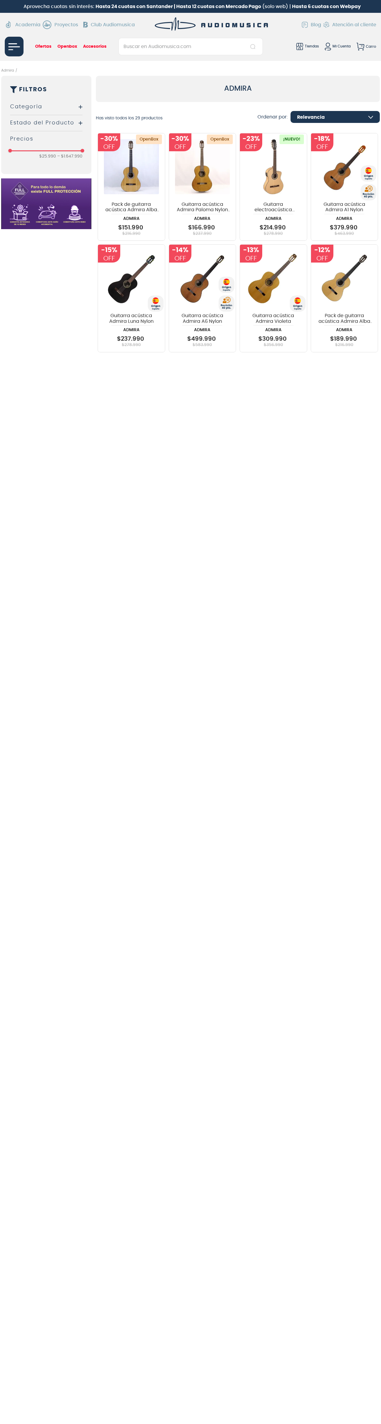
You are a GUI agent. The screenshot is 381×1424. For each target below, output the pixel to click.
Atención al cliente (354, 24)
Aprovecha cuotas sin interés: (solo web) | (192, 6)
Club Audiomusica (113, 24)
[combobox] (190, 46)
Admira (7, 70)
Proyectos (66, 24)
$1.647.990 (69, 156)
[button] (46, 107)
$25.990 (47, 156)
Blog (316, 24)
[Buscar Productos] (254, 46)
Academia (27, 24)
